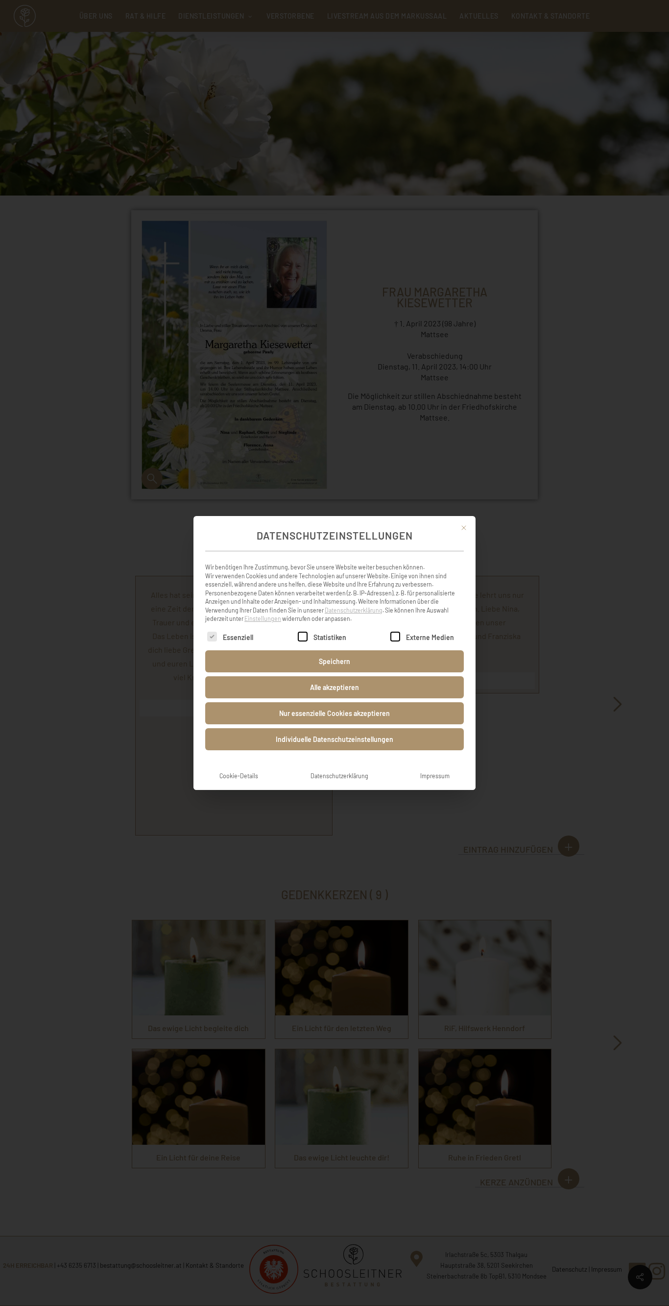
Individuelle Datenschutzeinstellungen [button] (334, 739)
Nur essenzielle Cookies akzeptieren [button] (334, 713)
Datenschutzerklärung (353, 610)
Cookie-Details (238, 775)
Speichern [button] (334, 661)
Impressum (435, 775)
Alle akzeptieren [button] (334, 687)
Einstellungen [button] (262, 618)
